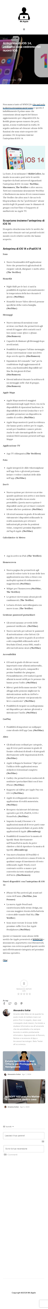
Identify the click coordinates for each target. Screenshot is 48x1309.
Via (5, 960)
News (5, 39)
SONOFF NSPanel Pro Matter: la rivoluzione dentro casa (22, 1098)
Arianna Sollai (13, 1107)
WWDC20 (38, 939)
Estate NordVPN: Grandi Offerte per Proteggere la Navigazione (20, 1064)
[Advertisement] (24, 1196)
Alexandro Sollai (9, 80)
